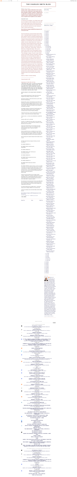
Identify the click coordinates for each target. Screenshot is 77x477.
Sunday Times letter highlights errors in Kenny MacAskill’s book (37, 400)
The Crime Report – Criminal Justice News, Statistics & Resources (37, 413)
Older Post (41, 200)
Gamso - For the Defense (37, 348)
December (48, 46)
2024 (46, 34)
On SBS (37, 354)
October (47, 49)
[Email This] (21, 196)
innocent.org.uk (37, 427)
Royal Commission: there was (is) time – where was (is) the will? (37, 330)
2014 (46, 263)
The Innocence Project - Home (37, 417)
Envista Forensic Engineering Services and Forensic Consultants (37, 426)
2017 (46, 43)
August (47, 51)
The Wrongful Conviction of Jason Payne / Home (37, 415)
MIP (37, 367)
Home (32, 200)
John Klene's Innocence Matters (37, 406)
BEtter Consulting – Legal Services (37, 473)
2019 (46, 41)
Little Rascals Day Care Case (37, 381)
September (48, 50)
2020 (46, 39)
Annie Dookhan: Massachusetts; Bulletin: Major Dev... (50, 139)
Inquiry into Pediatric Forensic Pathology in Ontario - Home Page (37, 434)
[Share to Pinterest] (25, 196)
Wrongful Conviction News (37, 364)
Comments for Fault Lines (37, 393)
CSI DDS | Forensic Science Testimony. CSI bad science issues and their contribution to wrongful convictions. (37, 339)
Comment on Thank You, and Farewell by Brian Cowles (37, 394)
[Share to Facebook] (24, 196)
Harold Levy (51, 277)
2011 (46, 267)
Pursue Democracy (37, 329)
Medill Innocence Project (37, 436)
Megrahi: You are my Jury (37, 399)
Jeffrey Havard (37, 435)
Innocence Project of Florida (37, 388)
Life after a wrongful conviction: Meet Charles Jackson (37, 365)
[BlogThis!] (22, 196)
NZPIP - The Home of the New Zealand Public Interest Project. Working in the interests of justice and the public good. (37, 446)
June (47, 253)
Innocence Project (37, 467)
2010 (46, 268)
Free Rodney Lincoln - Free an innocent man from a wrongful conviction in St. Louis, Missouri (37, 442)
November (48, 47)
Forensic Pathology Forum (37, 384)
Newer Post (23, 200)
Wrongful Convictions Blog (37, 375)
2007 (46, 272)
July (47, 53)
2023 (46, 35)
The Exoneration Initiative (37, 420)
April (47, 256)
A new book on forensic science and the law (37, 397)
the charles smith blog (38, 4)
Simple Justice (37, 421)
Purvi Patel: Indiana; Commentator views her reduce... (50, 93)
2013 (46, 264)
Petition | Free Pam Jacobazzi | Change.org (37, 424)
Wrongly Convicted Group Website (37, 372)
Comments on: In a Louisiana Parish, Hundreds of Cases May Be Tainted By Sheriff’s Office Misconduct (37, 344)
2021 (46, 38)
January (47, 260)
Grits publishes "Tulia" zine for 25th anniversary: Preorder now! (37, 362)
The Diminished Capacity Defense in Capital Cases (37, 333)
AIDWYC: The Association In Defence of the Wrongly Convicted (37, 439)
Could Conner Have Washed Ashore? (37, 373)
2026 (46, 31)
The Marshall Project (37, 432)
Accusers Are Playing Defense (37, 355)
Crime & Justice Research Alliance (37, 357)
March (47, 257)
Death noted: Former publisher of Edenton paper (37, 382)
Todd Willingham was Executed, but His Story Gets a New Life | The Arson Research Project (37, 408)
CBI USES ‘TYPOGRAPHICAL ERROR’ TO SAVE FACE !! (37, 403)
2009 (46, 270)
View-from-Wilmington (37, 396)
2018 (46, 42)
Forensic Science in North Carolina (37, 378)
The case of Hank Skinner (37, 440)
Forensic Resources (37, 332)
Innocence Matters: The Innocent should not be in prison (37, 405)
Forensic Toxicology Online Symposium (37, 379)
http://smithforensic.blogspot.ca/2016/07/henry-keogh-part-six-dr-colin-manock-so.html (31, 30)
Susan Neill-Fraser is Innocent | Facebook (37, 416)
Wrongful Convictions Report (37, 335)
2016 (46, 45)
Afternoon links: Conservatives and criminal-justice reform (37, 391)
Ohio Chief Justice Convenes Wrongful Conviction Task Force (37, 376)
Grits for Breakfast (37, 361)
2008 (46, 271)
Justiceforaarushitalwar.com (37, 402)
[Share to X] (23, 196)
